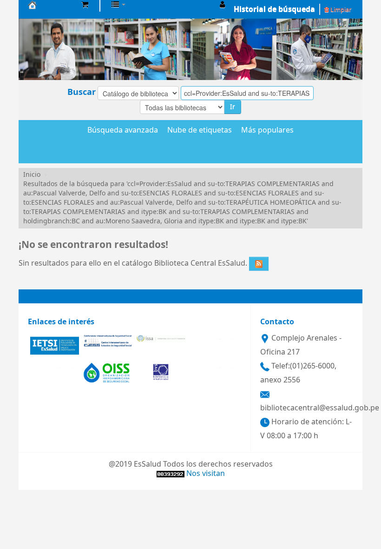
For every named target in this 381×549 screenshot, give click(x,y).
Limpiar (340, 9)
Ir (232, 107)
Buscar (81, 92)
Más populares (267, 131)
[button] (84, 4)
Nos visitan (205, 473)
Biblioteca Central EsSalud (51, 4)
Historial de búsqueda (274, 9)
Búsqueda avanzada (122, 131)
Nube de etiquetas (199, 131)
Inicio (31, 175)
